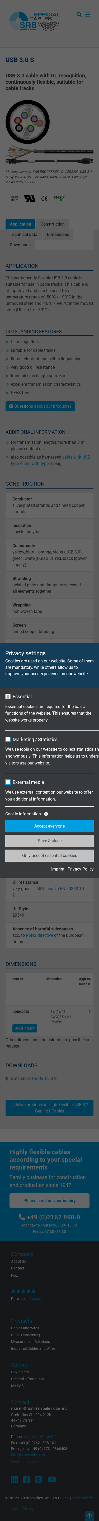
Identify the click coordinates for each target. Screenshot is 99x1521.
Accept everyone (49, 826)
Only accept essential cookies (49, 855)
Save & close (50, 840)
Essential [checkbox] (22, 696)
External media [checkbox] (28, 782)
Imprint (57, 869)
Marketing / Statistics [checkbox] (35, 739)
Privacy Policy (81, 869)
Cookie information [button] (23, 813)
